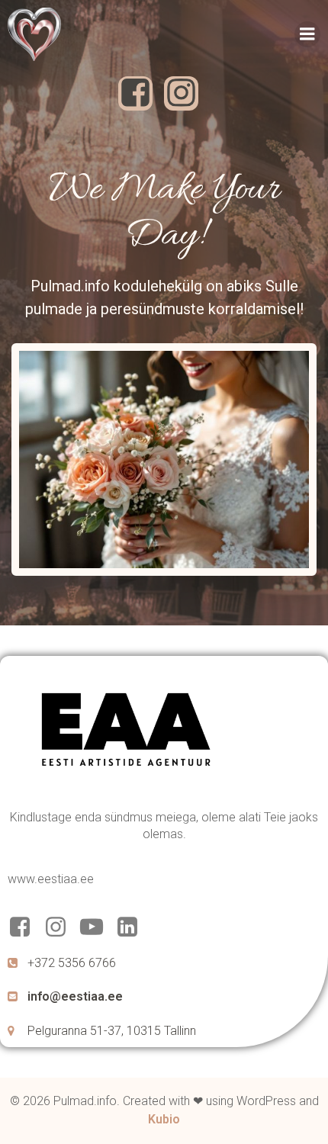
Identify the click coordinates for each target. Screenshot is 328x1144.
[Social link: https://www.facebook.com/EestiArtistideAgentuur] (25, 927)
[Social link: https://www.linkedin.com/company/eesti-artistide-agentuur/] (133, 927)
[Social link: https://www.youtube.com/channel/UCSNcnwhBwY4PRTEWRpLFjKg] (97, 927)
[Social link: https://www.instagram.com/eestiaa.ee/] (61, 927)
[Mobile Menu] (307, 34)
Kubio (164, 1119)
